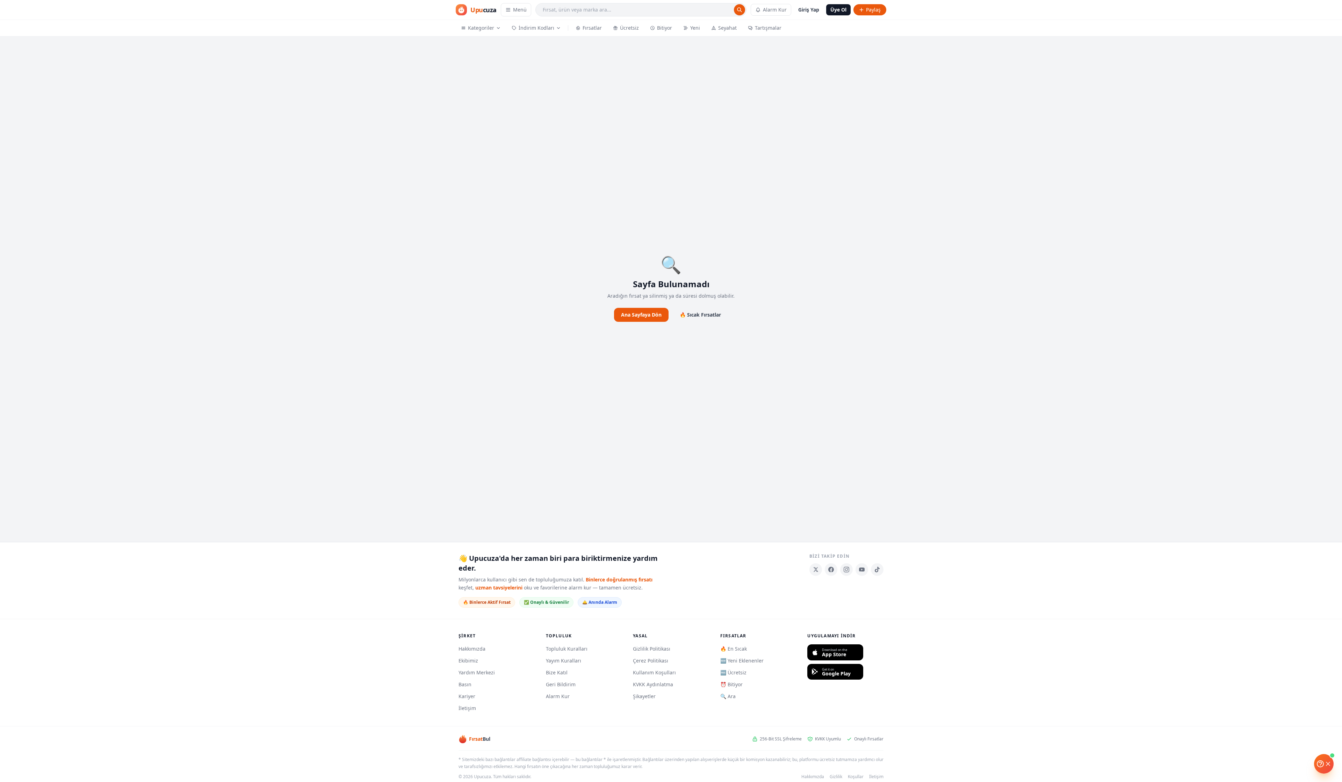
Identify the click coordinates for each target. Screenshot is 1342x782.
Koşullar (856, 777)
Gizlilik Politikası (651, 648)
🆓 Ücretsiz (733, 672)
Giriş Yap (808, 9)
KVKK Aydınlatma (653, 684)
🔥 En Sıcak (733, 648)
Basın (465, 684)
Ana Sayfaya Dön (641, 314)
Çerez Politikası (650, 660)
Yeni (695, 27)
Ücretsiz (629, 27)
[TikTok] (877, 569)
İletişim (467, 708)
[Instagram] (846, 569)
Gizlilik (836, 777)
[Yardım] (1324, 764)
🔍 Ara (728, 696)
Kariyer (467, 696)
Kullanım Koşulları (654, 672)
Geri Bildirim (561, 684)
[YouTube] (862, 569)
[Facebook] (831, 569)
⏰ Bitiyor (731, 684)
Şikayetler (644, 696)
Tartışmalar (768, 27)
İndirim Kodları (536, 27)
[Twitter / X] (815, 569)
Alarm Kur (775, 9)
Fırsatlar (592, 27)
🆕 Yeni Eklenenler (742, 660)
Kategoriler (481, 27)
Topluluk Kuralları (566, 648)
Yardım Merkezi (477, 672)
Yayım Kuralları (563, 660)
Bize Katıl (557, 672)
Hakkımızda (472, 648)
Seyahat (727, 27)
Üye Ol (838, 9)
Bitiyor (664, 27)
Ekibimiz (468, 660)
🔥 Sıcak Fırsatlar (700, 314)
